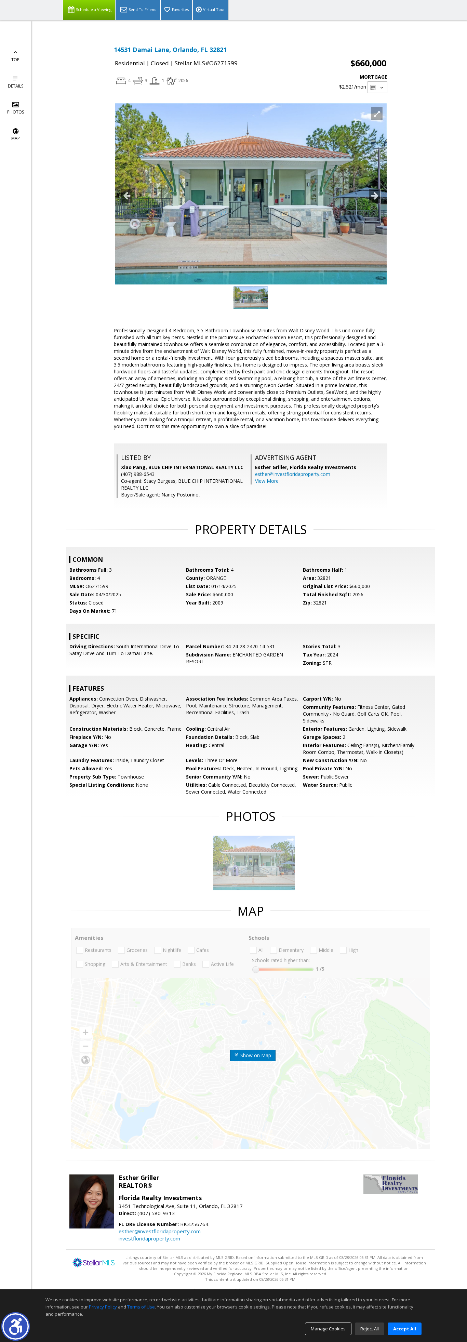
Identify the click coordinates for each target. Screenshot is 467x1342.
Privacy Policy (103, 1307)
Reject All (369, 1329)
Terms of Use (141, 1307)
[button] (15, 1326)
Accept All (404, 1329)
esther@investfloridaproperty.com (292, 474)
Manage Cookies (328, 1329)
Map (15, 138)
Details (15, 86)
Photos (15, 112)
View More (267, 481)
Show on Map (255, 1055)
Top (15, 60)
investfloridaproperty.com (149, 1238)
